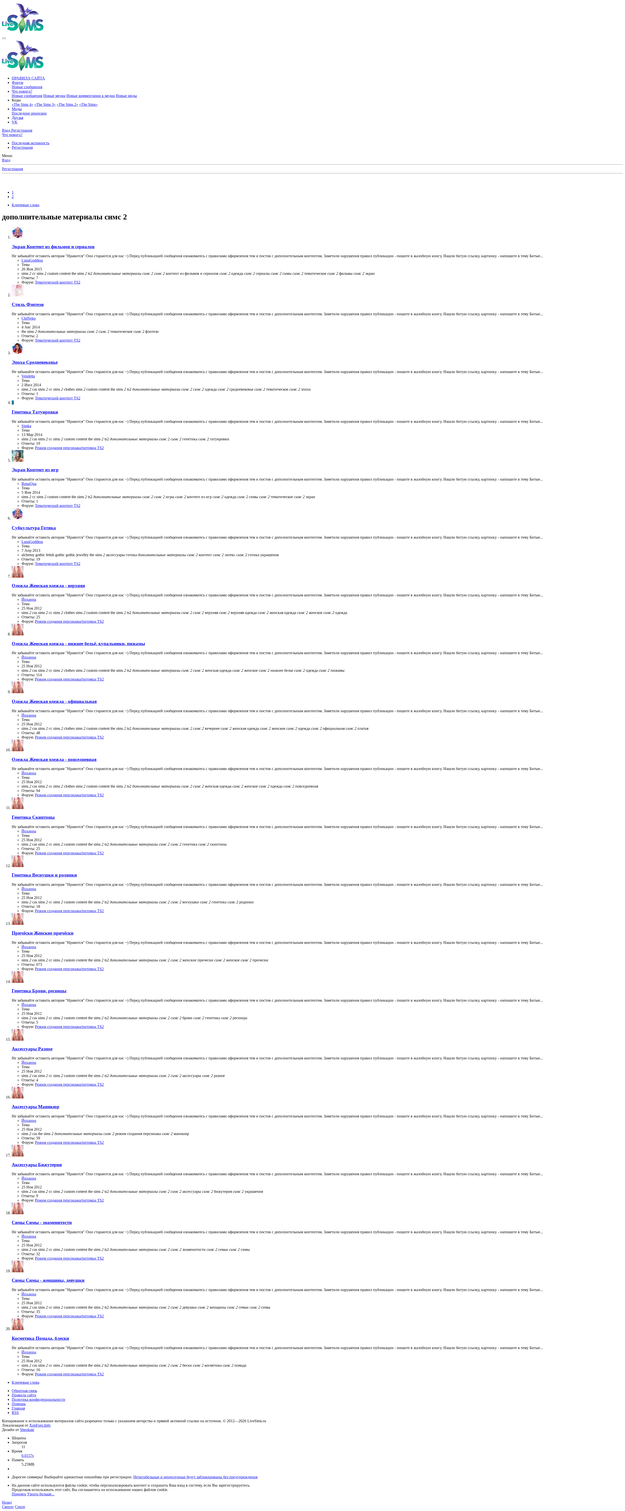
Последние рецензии (29, 113)
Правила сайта (24, 1395)
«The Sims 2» (67, 104)
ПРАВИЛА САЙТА (28, 78)
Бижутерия (37, 1164)
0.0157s (27, 1455)
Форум (17, 82)
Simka (26, 426)
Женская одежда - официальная (54, 701)
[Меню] (4, 38)
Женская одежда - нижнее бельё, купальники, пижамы (78, 643)
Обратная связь (24, 1391)
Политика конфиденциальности (38, 1399)
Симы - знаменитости (42, 1222)
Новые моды (126, 96)
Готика (34, 527)
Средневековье (35, 362)
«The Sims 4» (22, 104)
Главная (18, 1408)
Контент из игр (35, 469)
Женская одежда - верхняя (48, 585)
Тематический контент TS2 (57, 282)
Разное (32, 1048)
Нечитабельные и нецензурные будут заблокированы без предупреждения (195, 1477)
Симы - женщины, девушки (48, 1280)
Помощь (19, 1404)
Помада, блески (40, 1338)
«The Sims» (88, 104)
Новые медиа (54, 96)
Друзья (17, 118)
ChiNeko (28, 318)
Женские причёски (42, 933)
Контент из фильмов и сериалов (53, 246)
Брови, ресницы (39, 990)
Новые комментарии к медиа (90, 96)
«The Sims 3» (45, 104)
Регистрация (22, 147)
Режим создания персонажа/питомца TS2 (69, 448)
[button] (16, 100)
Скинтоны (33, 817)
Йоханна (28, 599)
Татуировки (35, 412)
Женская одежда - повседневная (54, 759)
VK (15, 122)
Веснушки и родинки (44, 875)
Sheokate (27, 1430)
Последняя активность (30, 143)
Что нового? (22, 91)
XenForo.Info (40, 1425)
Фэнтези (28, 304)
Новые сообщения (27, 87)
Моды (17, 109)
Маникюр (35, 1106)
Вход (6, 160)
